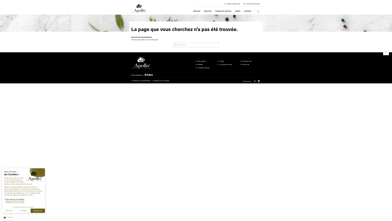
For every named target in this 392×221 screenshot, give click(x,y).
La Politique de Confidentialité (140, 81)
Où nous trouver (252, 4)
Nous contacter (233, 4)
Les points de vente (226, 64)
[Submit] (175, 45)
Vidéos (222, 61)
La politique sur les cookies (160, 81)
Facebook (254, 81)
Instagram (258, 81)
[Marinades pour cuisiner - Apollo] (139, 8)
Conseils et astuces (204, 68)
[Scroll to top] (386, 52)
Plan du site (245, 64)
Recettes (200, 64)
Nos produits (202, 61)
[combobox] (196, 44)
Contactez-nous (247, 61)
